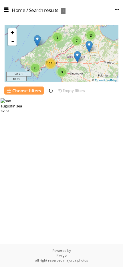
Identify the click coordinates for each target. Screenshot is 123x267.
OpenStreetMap (106, 80)
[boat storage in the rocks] (37, 41)
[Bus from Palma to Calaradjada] (77, 57)
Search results (43, 10)
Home (18, 10)
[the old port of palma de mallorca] (89, 46)
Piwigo (61, 255)
